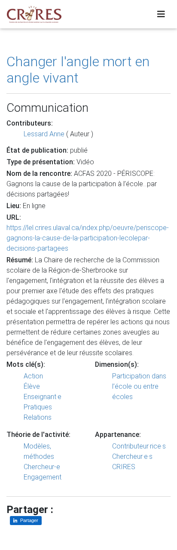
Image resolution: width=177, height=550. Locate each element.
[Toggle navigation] (161, 14)
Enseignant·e (42, 397)
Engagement (42, 477)
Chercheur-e (42, 467)
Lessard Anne (44, 134)
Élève (32, 386)
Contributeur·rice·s (139, 446)
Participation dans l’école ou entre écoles (139, 386)
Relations (38, 417)
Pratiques (38, 407)
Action (33, 376)
